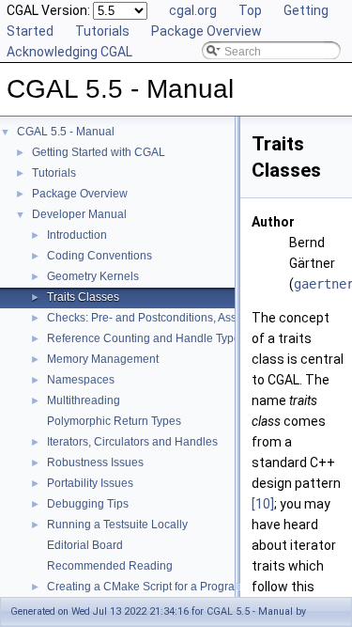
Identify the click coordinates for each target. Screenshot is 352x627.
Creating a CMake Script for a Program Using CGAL (179, 586)
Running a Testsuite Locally (117, 524)
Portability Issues (90, 483)
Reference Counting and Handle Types (146, 338)
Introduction (77, 235)
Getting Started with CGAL (98, 152)
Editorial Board (85, 545)
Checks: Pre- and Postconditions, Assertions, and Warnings (197, 317)
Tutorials (102, 31)
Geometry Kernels (93, 276)
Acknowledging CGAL (69, 51)
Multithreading (83, 400)
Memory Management (103, 359)
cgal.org (193, 10)
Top (250, 10)
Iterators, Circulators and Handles (132, 441)
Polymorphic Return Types (114, 421)
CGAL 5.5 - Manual (66, 131)
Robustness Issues (95, 462)
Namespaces (81, 379)
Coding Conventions (99, 255)
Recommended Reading (110, 565)
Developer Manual (79, 214)
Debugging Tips (88, 503)
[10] (263, 503)
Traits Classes (83, 297)
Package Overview (206, 31)
